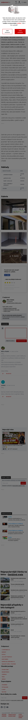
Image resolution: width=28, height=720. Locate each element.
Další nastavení (7, 31)
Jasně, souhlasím (20, 31)
